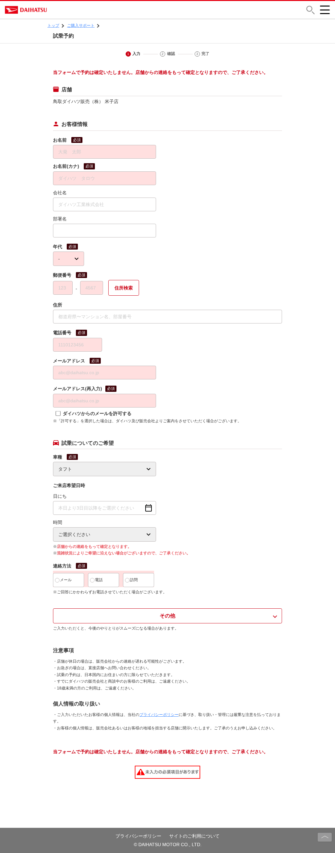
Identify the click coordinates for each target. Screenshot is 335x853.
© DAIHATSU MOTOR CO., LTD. (168, 844)
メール (66, 580)
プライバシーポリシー (159, 714)
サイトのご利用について (194, 836)
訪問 (134, 580)
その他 (167, 615)
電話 (99, 580)
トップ (53, 25)
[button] (310, 10)
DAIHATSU (54, 10)
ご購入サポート (81, 25)
